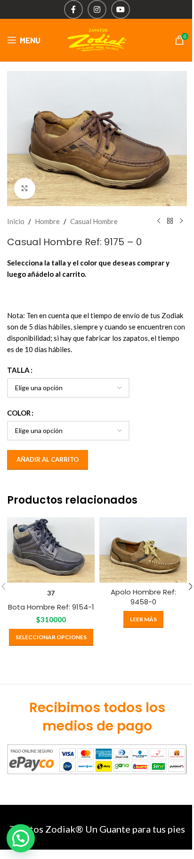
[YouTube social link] (120, 9)
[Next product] (181, 221)
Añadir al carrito (47, 459)
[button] (21, 838)
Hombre (47, 221)
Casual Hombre (94, 221)
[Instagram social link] (97, 9)
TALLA (18, 370)
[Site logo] (97, 39)
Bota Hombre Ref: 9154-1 (51, 607)
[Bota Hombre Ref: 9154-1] (51, 550)
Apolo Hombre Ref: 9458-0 (143, 597)
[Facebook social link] (73, 9)
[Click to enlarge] (24, 188)
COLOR (19, 413)
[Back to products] (170, 221)
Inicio (15, 221)
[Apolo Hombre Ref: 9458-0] (143, 550)
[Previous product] (158, 221)
